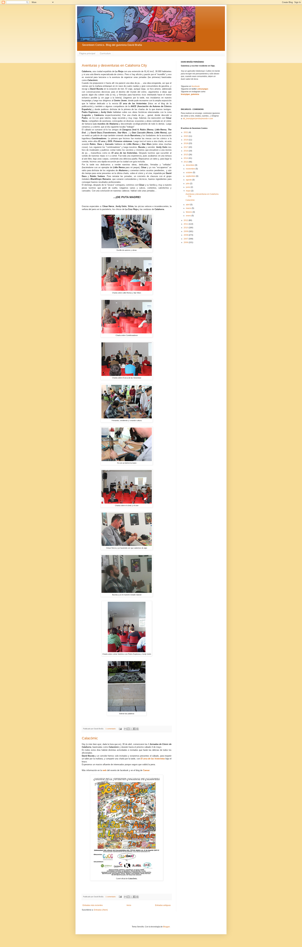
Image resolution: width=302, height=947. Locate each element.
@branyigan (202, 89)
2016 (186, 151)
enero (188, 216)
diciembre (190, 165)
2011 (186, 224)
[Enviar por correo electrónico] (125, 728)
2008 (186, 235)
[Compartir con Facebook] (134, 728)
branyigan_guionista (190, 94)
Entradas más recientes (93, 905)
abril (188, 205)
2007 (186, 239)
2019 (186, 140)
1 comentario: (111, 729)
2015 (186, 154)
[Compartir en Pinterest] (137, 728)
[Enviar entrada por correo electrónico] (120, 729)
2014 (186, 158)
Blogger (166, 927)
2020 (186, 136)
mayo (188, 191)
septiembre (191, 176)
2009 (186, 231)
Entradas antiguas (163, 905)
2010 (186, 228)
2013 (186, 162)
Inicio (129, 905)
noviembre (191, 169)
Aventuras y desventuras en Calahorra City (114, 65)
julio (188, 183)
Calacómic (90, 738)
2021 (186, 132)
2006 (186, 242)
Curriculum (105, 53)
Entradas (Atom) (101, 910)
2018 (186, 143)
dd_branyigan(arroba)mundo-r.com (198, 118)
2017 (186, 147)
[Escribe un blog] (128, 728)
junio (188, 187)
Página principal (87, 53)
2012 (186, 220)
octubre (189, 172)
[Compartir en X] (131, 728)
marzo (189, 208)
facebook (196, 86)
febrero (189, 212)
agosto (189, 180)
